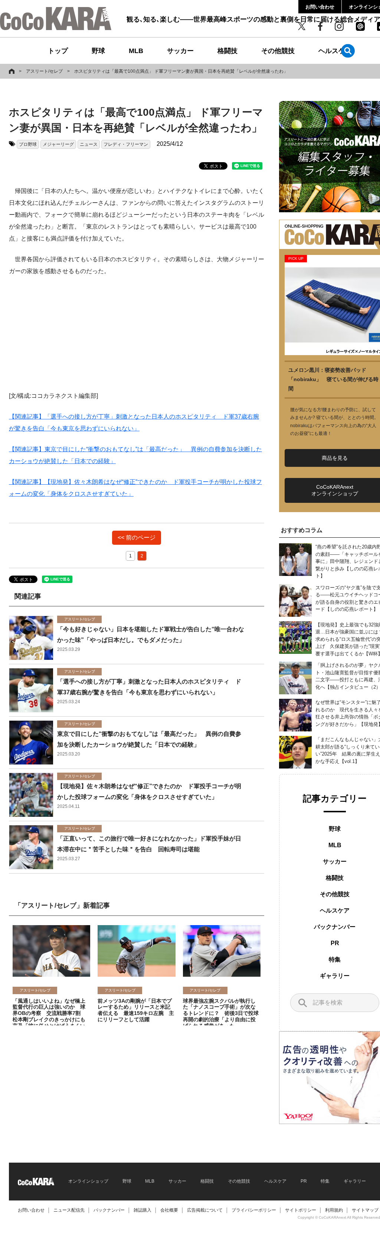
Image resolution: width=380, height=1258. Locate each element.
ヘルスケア (335, 51)
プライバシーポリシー (254, 1210)
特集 (335, 959)
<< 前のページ (136, 537)
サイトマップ (365, 1210)
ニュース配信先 (69, 1210)
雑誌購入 (142, 1210)
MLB (136, 51)
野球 (98, 51)
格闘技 (227, 51)
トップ (58, 51)
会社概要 (169, 1210)
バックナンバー (335, 927)
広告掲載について (205, 1210)
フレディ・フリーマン (126, 144)
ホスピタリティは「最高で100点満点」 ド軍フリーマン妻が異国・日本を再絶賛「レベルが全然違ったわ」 (181, 71)
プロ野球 (28, 144)
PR (335, 943)
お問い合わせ (319, 7)
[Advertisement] (136, 338)
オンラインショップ (88, 1181)
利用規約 (334, 1210)
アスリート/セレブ (44, 71)
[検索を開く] (348, 51)
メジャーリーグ (58, 144)
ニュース (89, 144)
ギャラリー (335, 976)
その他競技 (278, 51)
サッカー (180, 51)
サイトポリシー (300, 1210)
